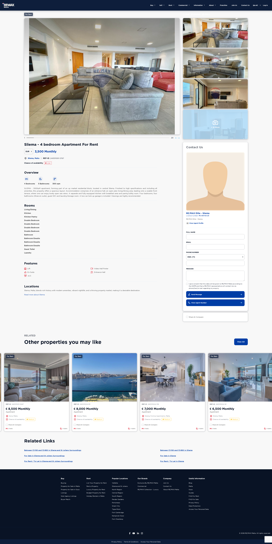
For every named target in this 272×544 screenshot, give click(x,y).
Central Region (117, 493)
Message (189, 269)
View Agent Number (199, 303)
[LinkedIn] (138, 533)
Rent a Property (92, 486)
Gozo (191, 489)
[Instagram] (142, 533)
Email (188, 242)
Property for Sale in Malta (70, 486)
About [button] (212, 5)
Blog (190, 483)
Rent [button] (171, 5)
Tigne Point (116, 509)
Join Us (234, 5)
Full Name (190, 232)
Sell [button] (161, 5)
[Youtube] (133, 533)
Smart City (116, 506)
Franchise (223, 5)
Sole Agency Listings (68, 496)
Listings (64, 493)
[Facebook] (129, 533)
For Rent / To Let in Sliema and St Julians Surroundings (48, 461)
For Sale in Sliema (168, 456)
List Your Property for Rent (96, 483)
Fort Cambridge (118, 512)
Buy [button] (152, 5)
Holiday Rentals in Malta (95, 496)
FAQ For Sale (194, 499)
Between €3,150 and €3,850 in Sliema (176, 450)
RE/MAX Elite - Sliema (197, 213)
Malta (191, 486)
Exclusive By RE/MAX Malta (148, 483)
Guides (191, 493)
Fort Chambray (117, 519)
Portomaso (116, 503)
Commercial (142, 486)
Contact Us (245, 5)
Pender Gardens (118, 499)
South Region (117, 496)
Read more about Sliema (34, 295)
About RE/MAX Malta (171, 489)
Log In (265, 5)
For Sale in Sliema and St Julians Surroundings (44, 456)
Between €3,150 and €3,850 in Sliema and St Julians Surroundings (52, 450)
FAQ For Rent (194, 496)
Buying (63, 483)
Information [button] (198, 5)
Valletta (115, 483)
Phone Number (192, 252)
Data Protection (194, 506)
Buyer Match (65, 499)
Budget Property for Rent (95, 493)
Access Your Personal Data (199, 509)
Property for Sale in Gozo (70, 489)
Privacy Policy (194, 503)
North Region (117, 489)
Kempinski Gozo (118, 516)
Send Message (196, 294)
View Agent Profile (196, 223)
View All (241, 342)
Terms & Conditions (131, 542)
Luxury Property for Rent (95, 489)
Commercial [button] (183, 5)
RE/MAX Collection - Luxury (148, 489)
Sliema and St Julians (120, 486)
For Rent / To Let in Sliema (172, 461)
